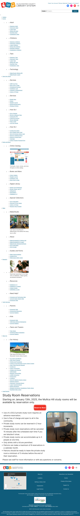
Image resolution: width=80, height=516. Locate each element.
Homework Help (14, 300)
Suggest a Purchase (73, 3)
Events (4, 18)
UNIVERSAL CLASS (15, 289)
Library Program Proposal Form (17, 140)
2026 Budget (13, 371)
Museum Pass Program (16, 206)
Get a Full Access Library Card (17, 134)
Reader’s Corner (14, 102)
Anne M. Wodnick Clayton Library (18, 380)
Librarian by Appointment (16, 90)
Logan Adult (13, 29)
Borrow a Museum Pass (16, 115)
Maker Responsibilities (15, 254)
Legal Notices (5, 391)
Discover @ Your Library (16, 203)
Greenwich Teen (14, 59)
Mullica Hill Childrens (15, 46)
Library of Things (14, 92)
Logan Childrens (14, 45)
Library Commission (15, 368)
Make (3, 208)
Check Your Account (53, 3)
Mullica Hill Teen (14, 62)
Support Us (66, 485)
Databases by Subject (15, 286)
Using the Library (6, 76)
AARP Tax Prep (13, 83)
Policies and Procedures (16, 362)
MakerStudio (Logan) (15, 74)
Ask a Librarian (13, 113)
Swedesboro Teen (14, 65)
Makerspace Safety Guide (16, 257)
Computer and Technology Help (18, 297)
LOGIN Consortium (14, 375)
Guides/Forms (13, 256)
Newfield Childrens (14, 48)
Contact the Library (14, 130)
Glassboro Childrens (15, 42)
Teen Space (13, 331)
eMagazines (13, 191)
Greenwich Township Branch (17, 383)
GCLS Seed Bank (14, 201)
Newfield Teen (13, 64)
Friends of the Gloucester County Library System (22, 363)
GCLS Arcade (13, 247)
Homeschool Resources (16, 311)
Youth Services (6, 302)
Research (4, 259)
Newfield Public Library (15, 389)
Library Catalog (13, 175)
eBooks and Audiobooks (16, 187)
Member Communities (15, 373)
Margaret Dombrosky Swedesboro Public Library (22, 388)
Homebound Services (15, 87)
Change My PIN (14, 116)
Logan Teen (13, 60)
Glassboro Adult (14, 26)
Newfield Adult (13, 32)
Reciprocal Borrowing (15, 104)
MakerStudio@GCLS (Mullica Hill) (18, 240)
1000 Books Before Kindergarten (18, 321)
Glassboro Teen (14, 57)
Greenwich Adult (14, 28)
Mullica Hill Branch (14, 386)
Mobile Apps (13, 99)
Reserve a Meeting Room (16, 135)
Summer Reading (14, 312)
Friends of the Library (66, 481)
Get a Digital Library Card (16, 132)
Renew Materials (63, 3)
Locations (12, 378)
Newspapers (13, 192)
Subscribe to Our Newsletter (66, 474)
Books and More (6, 142)
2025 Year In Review (15, 360)
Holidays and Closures (15, 370)
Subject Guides (14, 288)
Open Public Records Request (17, 365)
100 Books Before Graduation (17, 332)
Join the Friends (14, 123)
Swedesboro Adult (14, 34)
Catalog (4, 17)
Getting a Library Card (40, 482)
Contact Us (13, 366)
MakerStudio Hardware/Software (18, 243)
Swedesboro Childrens (15, 50)
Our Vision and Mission (15, 358)
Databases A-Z (13, 194)
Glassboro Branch (14, 381)
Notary (11, 101)
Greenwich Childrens (15, 43)
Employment (13, 376)
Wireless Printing (14, 106)
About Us (4, 335)
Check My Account (14, 118)
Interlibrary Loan (14, 88)
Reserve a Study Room (15, 137)
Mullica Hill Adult (14, 31)
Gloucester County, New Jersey (46, 495)
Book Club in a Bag (14, 85)
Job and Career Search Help (17, 298)
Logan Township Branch (16, 384)
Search (75, 11)
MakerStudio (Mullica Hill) (16, 73)
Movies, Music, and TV (15, 189)
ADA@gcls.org (32, 514)
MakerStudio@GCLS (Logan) (17, 242)
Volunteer (12, 139)
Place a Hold (13, 121)
